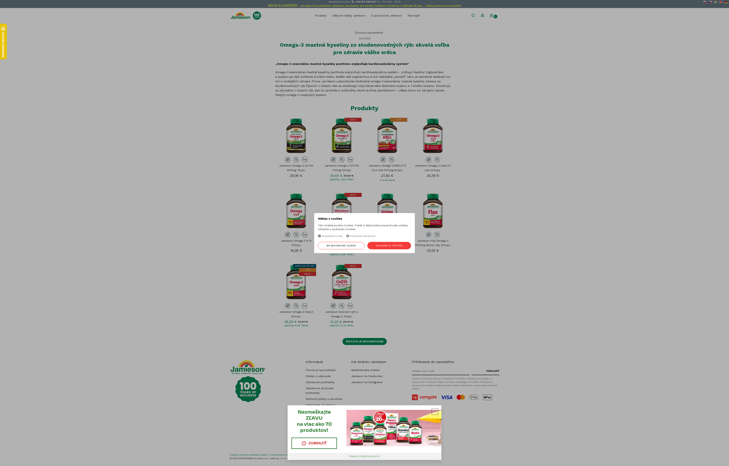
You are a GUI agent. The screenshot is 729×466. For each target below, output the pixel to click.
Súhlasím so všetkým (389, 245)
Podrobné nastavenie (362, 236)
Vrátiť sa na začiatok (708, 460)
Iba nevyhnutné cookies (341, 245)
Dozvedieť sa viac (331, 236)
